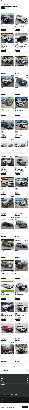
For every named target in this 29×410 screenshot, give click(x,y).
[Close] (28, 404)
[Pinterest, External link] (16, 394)
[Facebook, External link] (13, 394)
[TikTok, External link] (11, 394)
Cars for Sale (4, 4)
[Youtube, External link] (14, 394)
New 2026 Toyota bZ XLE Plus (16, 149)
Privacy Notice (2, 399)
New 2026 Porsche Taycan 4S (10, 149)
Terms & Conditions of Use (3, 398)
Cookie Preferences (2, 402)
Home (1, 4)
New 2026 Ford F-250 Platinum (4, 149)
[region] (14, 406)
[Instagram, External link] (15, 394)
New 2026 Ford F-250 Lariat (23, 149)
